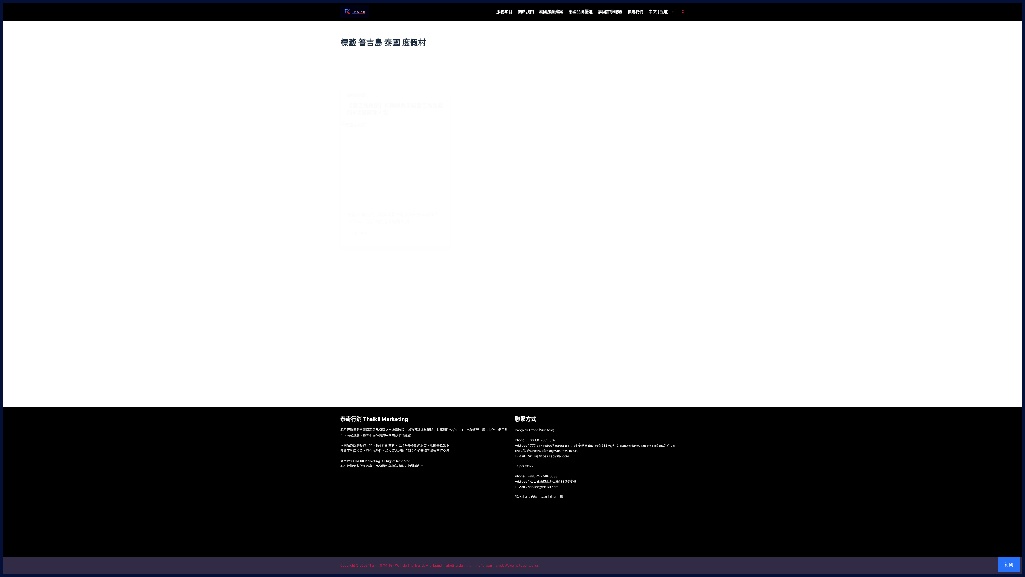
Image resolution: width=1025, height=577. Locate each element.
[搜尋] (683, 11)
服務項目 (504, 11)
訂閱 (1009, 564)
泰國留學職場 (610, 11)
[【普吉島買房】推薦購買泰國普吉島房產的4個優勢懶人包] (395, 162)
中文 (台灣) (659, 11)
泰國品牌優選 (581, 11)
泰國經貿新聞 (356, 95)
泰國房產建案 (551, 11)
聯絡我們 (635, 11)
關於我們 (526, 11)
